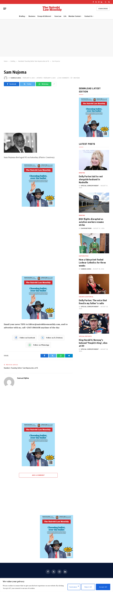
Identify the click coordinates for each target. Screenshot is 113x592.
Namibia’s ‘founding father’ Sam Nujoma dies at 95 (21, 368)
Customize (73, 587)
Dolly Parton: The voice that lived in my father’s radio (93, 302)
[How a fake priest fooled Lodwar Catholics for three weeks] (94, 243)
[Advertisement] (56, 38)
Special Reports (85, 336)
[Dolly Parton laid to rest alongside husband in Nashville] (94, 160)
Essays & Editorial (44, 16)
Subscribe (103, 8)
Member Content (75, 16)
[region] (56, 585)
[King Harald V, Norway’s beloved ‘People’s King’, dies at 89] (94, 324)
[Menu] (4, 8)
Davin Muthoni (86, 228)
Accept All (103, 587)
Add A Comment (38, 475)
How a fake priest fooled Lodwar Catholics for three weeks (92, 262)
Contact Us (88, 16)
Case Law (57, 16)
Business (32, 16)
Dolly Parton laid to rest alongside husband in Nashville (91, 179)
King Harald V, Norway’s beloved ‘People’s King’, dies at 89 (93, 342)
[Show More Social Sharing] (54, 84)
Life (65, 16)
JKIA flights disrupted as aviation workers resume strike (91, 222)
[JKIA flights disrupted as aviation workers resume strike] (94, 203)
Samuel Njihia (16, 78)
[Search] (109, 2)
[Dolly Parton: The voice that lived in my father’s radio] (94, 284)
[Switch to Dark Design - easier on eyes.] (105, 2)
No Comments (64, 78)
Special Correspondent (90, 185)
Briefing (22, 16)
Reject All (88, 587)
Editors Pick (83, 256)
